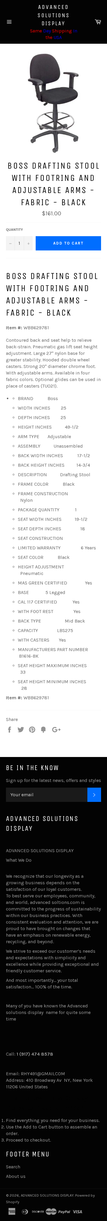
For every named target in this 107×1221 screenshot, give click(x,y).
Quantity (14, 230)
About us (16, 1176)
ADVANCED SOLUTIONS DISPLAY (53, 15)
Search (13, 1167)
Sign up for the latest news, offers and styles (53, 780)
